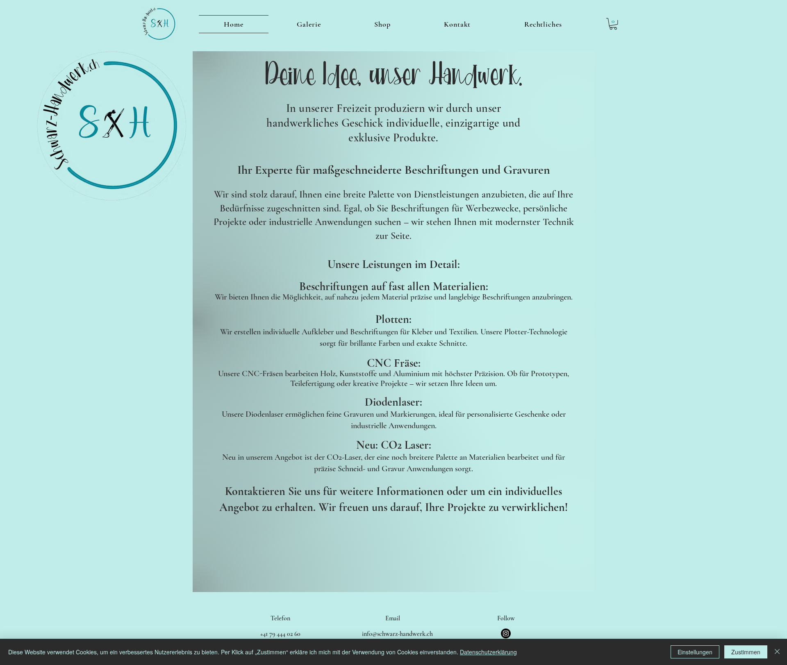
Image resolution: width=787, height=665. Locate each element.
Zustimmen (745, 652)
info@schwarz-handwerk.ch (397, 634)
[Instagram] (506, 633)
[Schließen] (777, 651)
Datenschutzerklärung (488, 652)
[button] (613, 24)
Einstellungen (695, 652)
